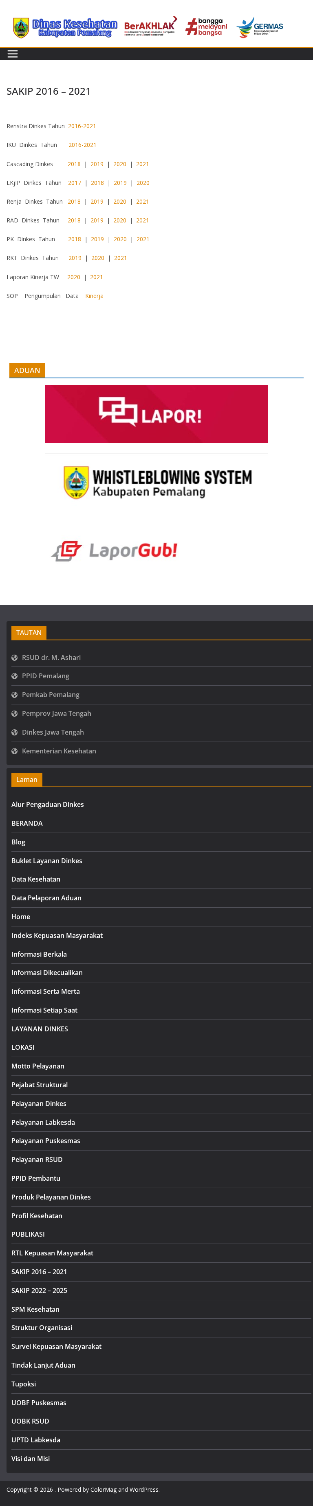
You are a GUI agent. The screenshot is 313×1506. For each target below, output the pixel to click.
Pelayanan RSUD (37, 1159)
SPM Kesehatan (35, 1309)
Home (20, 916)
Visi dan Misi (30, 1458)
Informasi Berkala (39, 954)
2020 (119, 164)
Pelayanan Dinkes (38, 1103)
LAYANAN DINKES (39, 1028)
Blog (18, 841)
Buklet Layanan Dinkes (46, 860)
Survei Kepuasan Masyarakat (56, 1346)
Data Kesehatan (35, 879)
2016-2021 (82, 126)
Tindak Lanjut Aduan (43, 1365)
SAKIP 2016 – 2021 (39, 1271)
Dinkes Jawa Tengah (53, 732)
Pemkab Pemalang (50, 694)
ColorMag (103, 1489)
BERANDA (27, 823)
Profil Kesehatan (36, 1215)
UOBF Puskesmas (38, 1402)
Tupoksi (23, 1383)
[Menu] (13, 54)
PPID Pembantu (35, 1178)
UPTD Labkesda (35, 1439)
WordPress (144, 1489)
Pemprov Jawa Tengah (56, 713)
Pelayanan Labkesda (43, 1122)
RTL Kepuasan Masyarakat (52, 1252)
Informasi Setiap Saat (44, 1010)
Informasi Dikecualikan (47, 972)
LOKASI (23, 1047)
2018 (74, 164)
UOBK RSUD (30, 1421)
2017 (74, 183)
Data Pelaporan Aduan (46, 897)
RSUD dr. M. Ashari (51, 657)
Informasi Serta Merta (45, 991)
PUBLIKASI (28, 1234)
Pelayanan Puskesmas (45, 1140)
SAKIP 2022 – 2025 (39, 1290)
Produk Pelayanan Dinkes (51, 1197)
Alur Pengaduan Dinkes (47, 804)
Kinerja (94, 296)
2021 (142, 164)
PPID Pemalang (45, 675)
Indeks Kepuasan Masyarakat (57, 935)
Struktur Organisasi (41, 1327)
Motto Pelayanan (37, 1066)
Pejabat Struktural (39, 1084)
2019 (97, 164)
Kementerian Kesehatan (59, 750)
